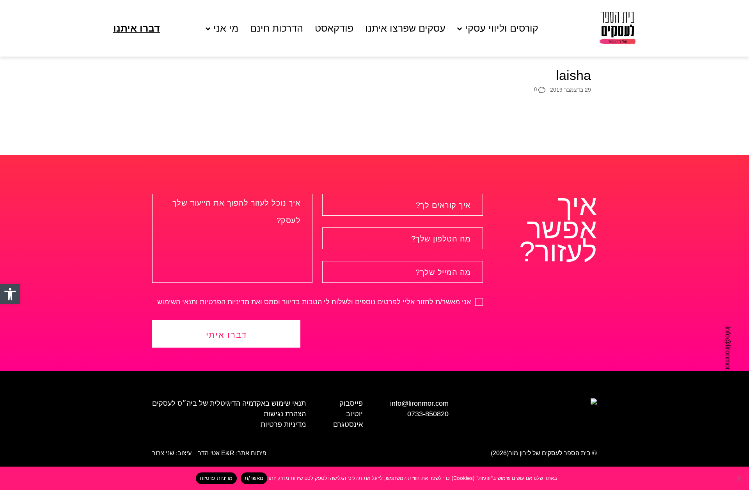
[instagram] (17, 348)
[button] (10, 294)
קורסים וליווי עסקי (501, 28)
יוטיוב (354, 414)
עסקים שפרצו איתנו (405, 28)
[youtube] (17, 363)
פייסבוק (351, 403)
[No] (739, 478)
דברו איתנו (136, 28)
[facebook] (17, 334)
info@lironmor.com (728, 356)
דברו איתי (226, 335)
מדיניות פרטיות (283, 424)
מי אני (225, 28)
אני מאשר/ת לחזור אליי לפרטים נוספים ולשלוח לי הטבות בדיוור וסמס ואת (315, 302)
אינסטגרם (348, 424)
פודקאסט (334, 28)
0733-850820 (428, 414)
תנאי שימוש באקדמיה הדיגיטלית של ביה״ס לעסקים (229, 403)
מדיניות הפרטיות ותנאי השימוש (203, 302)
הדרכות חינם (276, 28)
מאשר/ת (254, 478)
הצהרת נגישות (285, 414)
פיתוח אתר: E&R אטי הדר (232, 453)
